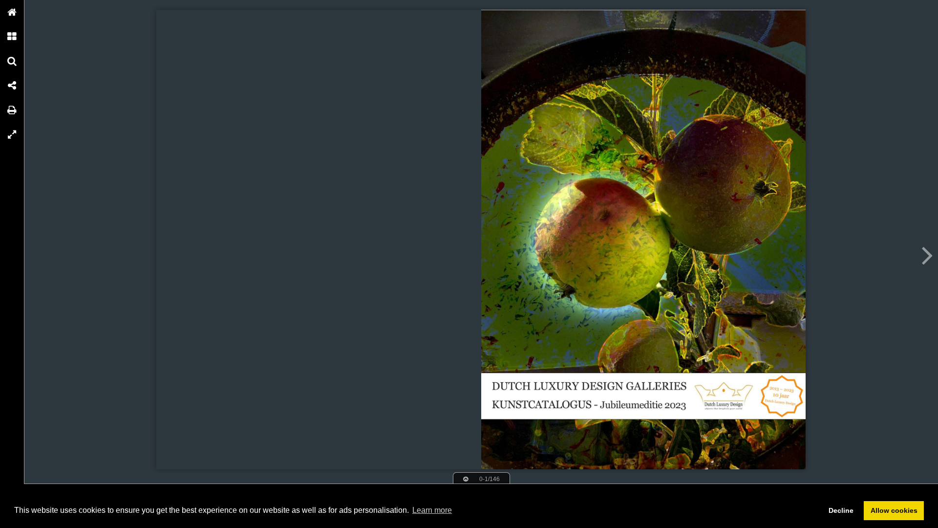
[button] (12, 12)
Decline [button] (841, 510)
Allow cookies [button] (894, 510)
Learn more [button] (432, 510)
